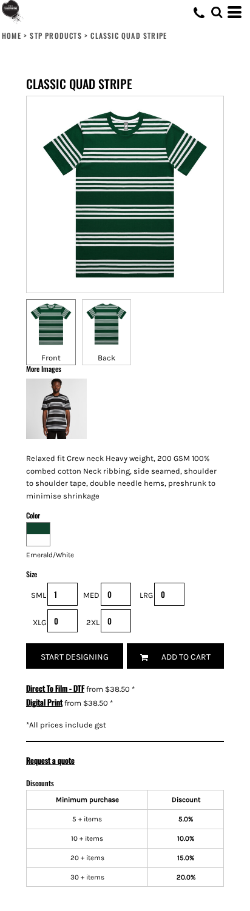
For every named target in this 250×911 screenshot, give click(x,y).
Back (106, 357)
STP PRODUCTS (55, 35)
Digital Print (44, 702)
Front (51, 357)
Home (11, 35)
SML (38, 595)
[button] (217, 12)
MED (91, 595)
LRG (146, 595)
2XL (93, 622)
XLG (39, 622)
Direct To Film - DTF (55, 688)
